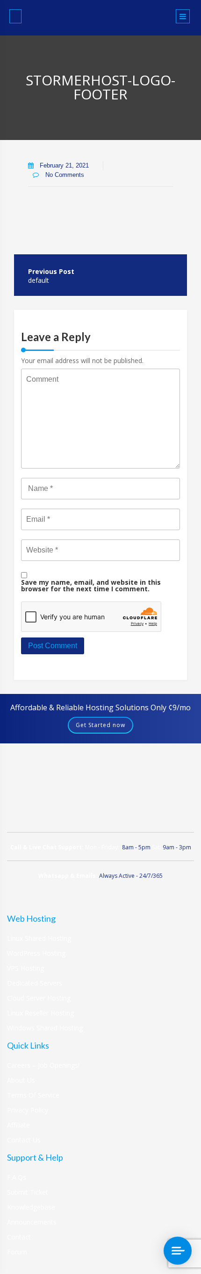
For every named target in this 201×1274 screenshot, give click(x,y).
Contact (19, 1236)
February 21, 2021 (64, 165)
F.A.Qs (16, 1177)
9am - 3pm (177, 847)
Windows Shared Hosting (45, 1027)
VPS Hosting (25, 968)
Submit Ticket (27, 1192)
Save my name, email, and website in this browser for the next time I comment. (91, 585)
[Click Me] (15, 16)
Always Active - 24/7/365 (131, 876)
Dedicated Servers (34, 983)
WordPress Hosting (36, 953)
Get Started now (100, 725)
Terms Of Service (33, 1095)
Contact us (24, 1139)
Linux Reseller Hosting (40, 1012)
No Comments (63, 174)
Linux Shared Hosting (39, 938)
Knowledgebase (31, 1207)
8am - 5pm (136, 847)
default (38, 280)
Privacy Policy (27, 1110)
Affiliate (18, 1124)
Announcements (32, 1222)
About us (21, 1080)
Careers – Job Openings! (43, 1065)
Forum (17, 1251)
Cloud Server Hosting (39, 998)
